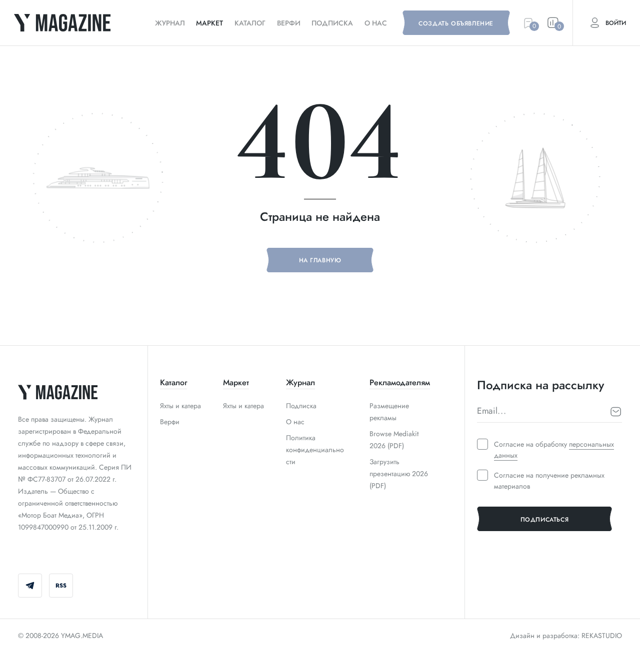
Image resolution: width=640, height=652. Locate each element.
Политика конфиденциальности (315, 450)
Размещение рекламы (389, 412)
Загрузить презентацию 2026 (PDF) (399, 474)
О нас (375, 23)
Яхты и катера (180, 406)
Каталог (250, 23)
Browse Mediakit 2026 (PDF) (394, 440)
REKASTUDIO (602, 636)
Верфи (288, 23)
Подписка (332, 23)
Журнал (170, 23)
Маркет (209, 23)
